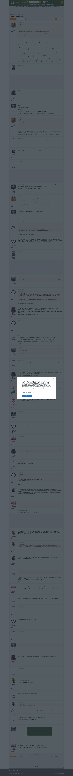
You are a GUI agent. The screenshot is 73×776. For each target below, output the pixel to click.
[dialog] (36, 388)
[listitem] (36, 392)
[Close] (54, 379)
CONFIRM (27, 395)
